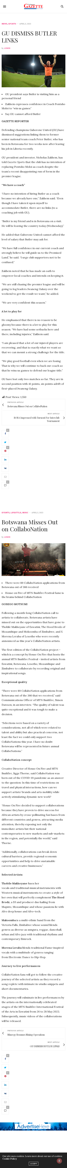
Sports (12, 24)
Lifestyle (16, 513)
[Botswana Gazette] (33, 6)
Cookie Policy (9, 1158)
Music (25, 513)
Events (6, 513)
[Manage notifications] (59, 1160)
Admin (7, 48)
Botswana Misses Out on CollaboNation (30, 525)
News (4, 24)
